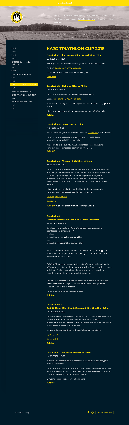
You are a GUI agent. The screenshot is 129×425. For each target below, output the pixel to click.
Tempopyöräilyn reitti (57, 196)
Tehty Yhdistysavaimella (104, 412)
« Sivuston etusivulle (64, 3)
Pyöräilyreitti (52, 334)
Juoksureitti (52, 339)
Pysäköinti (51, 201)
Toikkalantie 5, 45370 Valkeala (67, 68)
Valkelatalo (93, 133)
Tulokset (51, 76)
